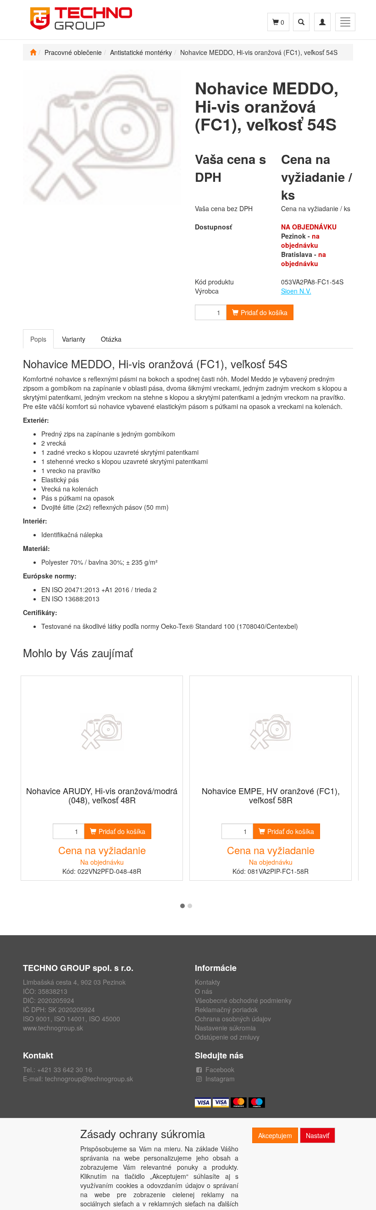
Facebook (219, 1069)
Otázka (111, 338)
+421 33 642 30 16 (64, 1069)
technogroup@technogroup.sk (89, 1078)
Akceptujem (275, 1135)
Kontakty (207, 982)
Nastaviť (317, 1135)
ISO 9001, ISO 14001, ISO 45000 (71, 1018)
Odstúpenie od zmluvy (227, 1036)
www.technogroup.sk (53, 1027)
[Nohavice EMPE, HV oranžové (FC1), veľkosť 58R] (271, 731)
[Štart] (33, 52)
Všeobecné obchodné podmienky (243, 1000)
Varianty (73, 338)
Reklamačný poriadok (226, 1009)
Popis (38, 338)
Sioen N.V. (296, 290)
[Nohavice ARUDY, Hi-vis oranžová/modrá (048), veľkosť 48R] (102, 731)
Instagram (220, 1078)
